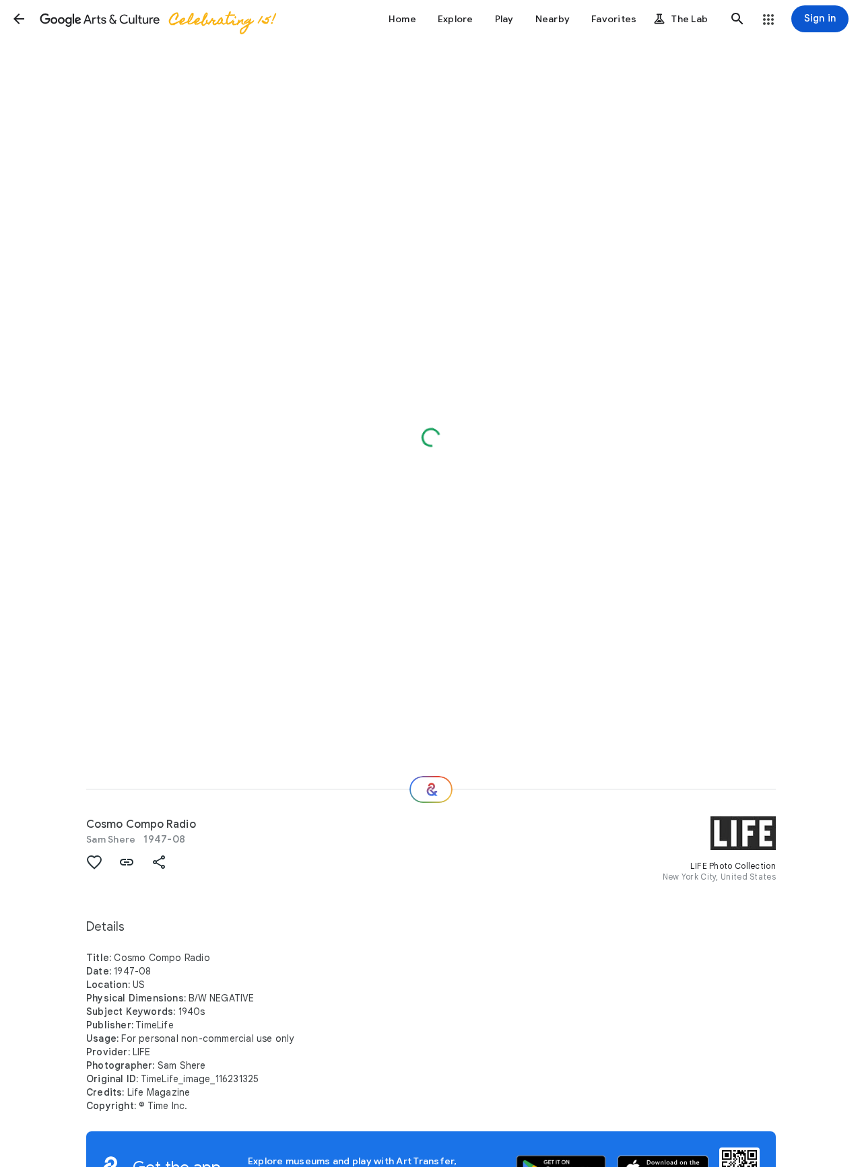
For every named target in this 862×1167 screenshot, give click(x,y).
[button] (19, 19)
